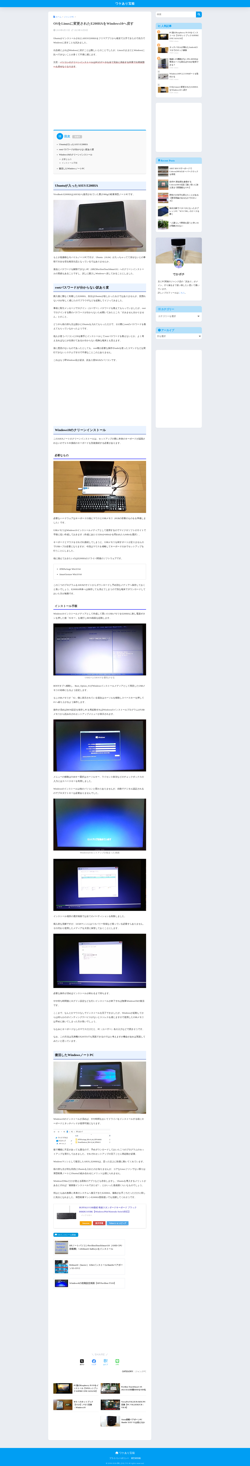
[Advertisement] (99, 98)
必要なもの (66, 159)
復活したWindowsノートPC (72, 168)
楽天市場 (99, 1223)
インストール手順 (69, 163)
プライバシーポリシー (119, 1458)
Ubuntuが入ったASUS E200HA (73, 144)
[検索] (199, 14)
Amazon (85, 1223)
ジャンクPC (140, 1371)
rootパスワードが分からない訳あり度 (76, 149)
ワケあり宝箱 (125, 3)
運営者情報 (136, 1458)
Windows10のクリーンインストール (75, 155)
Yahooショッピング (117, 1223)
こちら (182, 293)
